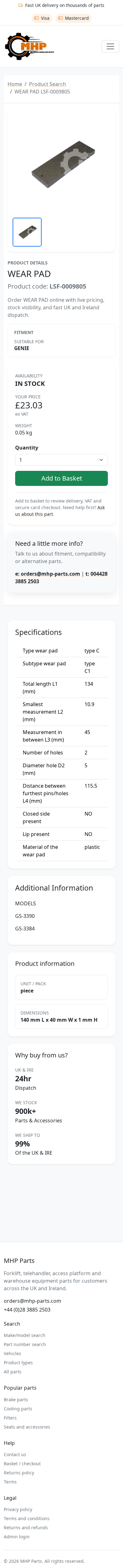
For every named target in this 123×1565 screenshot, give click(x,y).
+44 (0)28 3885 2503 (27, 1309)
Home (15, 84)
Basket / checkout (22, 1464)
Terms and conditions (27, 1518)
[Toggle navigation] (110, 46)
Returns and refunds (26, 1527)
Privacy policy (18, 1509)
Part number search (25, 1344)
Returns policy (19, 1473)
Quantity (26, 447)
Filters (10, 1418)
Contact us (15, 1454)
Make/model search (24, 1335)
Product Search (47, 84)
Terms (10, 1482)
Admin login (17, 1537)
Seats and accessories (27, 1427)
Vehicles (12, 1353)
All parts (12, 1372)
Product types (18, 1362)
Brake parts (16, 1400)
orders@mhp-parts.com (32, 1300)
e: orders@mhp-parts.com (47, 573)
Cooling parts (18, 1409)
